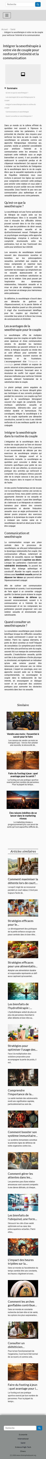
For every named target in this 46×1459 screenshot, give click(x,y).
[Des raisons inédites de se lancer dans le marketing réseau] (23, 800)
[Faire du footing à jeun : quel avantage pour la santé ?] (23, 760)
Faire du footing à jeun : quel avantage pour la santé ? (23, 775)
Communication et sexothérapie (17, 112)
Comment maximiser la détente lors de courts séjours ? (23, 882)
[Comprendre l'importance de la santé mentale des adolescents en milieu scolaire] (23, 1077)
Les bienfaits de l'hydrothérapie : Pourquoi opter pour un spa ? (21, 1009)
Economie (23, 1434)
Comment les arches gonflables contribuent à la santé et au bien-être (23, 1307)
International (23, 1438)
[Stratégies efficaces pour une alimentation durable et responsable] (23, 949)
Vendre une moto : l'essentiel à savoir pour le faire (23, 735)
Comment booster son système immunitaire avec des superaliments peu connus (23, 1137)
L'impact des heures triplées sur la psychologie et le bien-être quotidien (22, 1265)
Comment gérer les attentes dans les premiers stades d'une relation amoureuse (22, 1179)
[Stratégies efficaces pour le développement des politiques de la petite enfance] (23, 908)
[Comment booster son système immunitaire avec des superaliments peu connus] (23, 1119)
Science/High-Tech (23, 1447)
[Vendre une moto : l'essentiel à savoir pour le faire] (23, 721)
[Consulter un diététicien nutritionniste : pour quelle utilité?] (23, 1330)
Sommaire (12, 88)
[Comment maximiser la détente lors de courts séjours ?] (23, 866)
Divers (23, 1451)
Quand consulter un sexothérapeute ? (19, 116)
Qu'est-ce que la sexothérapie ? (17, 93)
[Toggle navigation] (7, 15)
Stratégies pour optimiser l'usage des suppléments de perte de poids (22, 1051)
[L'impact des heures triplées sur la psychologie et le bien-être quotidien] (23, 1247)
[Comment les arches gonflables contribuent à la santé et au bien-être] (23, 1288)
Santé (12, 29)
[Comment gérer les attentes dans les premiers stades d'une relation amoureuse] (23, 1161)
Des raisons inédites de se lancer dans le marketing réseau (23, 815)
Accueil (4, 29)
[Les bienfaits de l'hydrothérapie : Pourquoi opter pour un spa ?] (23, 991)
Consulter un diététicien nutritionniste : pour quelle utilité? (21, 1348)
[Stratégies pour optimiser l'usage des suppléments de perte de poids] (23, 1033)
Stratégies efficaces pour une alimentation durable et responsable (23, 966)
